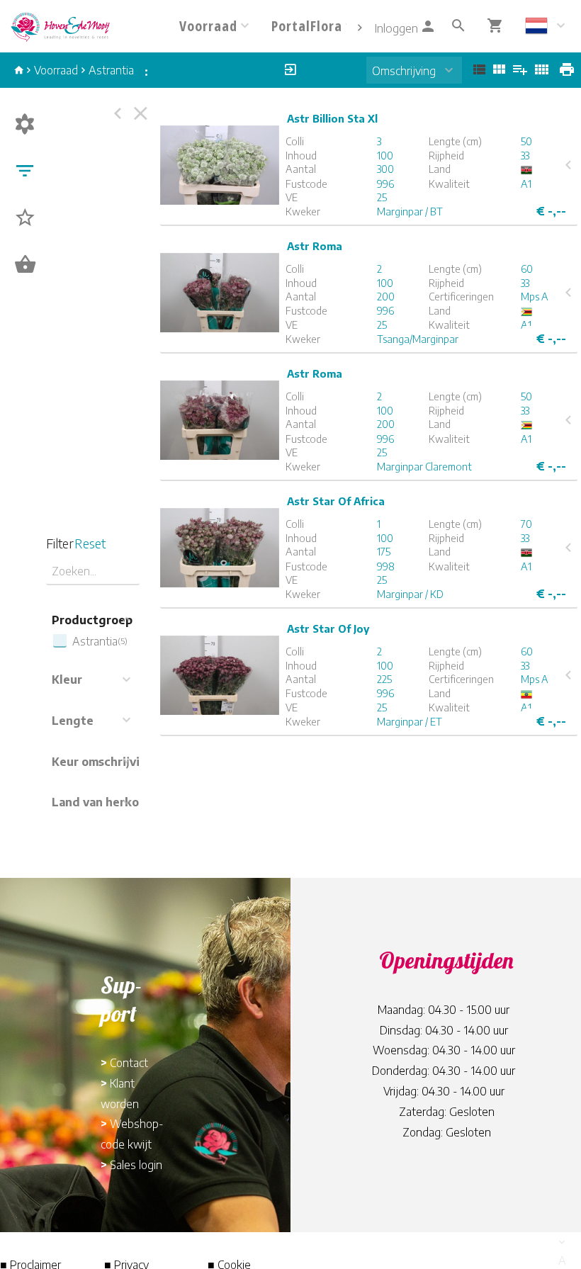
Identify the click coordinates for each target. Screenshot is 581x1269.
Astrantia (111, 70)
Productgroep (92, 620)
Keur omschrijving (103, 762)
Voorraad (56, 70)
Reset (90, 543)
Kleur (67, 679)
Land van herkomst (106, 802)
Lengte (73, 721)
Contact (129, 1063)
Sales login (136, 1165)
